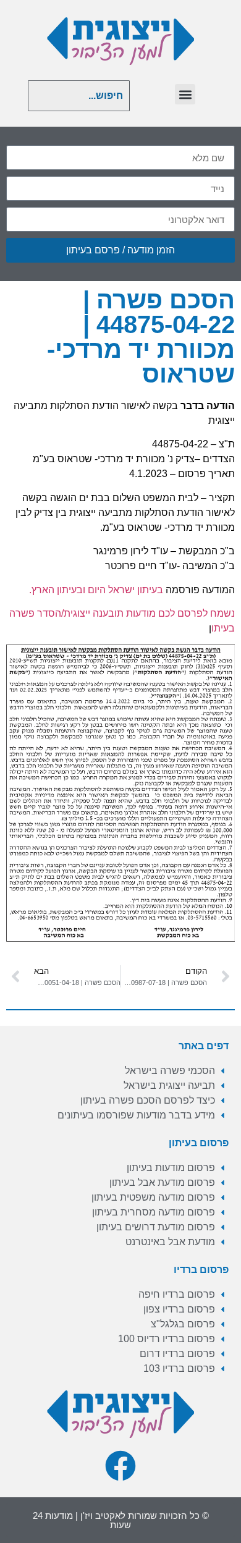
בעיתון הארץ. (56, 590)
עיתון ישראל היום (122, 590)
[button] (185, 94)
